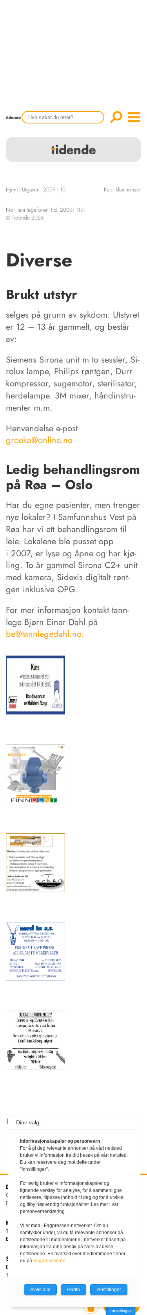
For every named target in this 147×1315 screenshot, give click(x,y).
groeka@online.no (39, 440)
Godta (73, 1289)
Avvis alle (40, 1289)
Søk (116, 117)
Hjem (12, 189)
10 (62, 189)
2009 (49, 189)
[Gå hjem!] (15, 122)
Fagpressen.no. (50, 1260)
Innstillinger (121, 1310)
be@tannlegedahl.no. (45, 633)
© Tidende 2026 (25, 218)
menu (134, 117)
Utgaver (30, 189)
